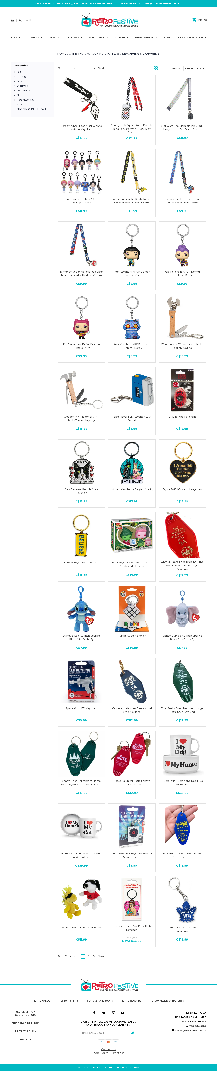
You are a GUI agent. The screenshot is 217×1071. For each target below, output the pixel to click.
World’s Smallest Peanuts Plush (81, 927)
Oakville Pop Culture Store (26, 1014)
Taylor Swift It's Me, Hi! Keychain (182, 489)
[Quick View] (81, 118)
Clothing (33, 37)
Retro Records (131, 1000)
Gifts (52, 37)
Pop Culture (97, 37)
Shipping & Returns (26, 1023)
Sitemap (134, 1067)
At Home (120, 37)
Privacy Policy (25, 1031)
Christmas (72, 37)
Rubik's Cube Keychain (132, 635)
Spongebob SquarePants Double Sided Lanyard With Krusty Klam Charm (132, 129)
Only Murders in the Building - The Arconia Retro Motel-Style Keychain (182, 565)
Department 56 (144, 37)
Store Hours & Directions (108, 1053)
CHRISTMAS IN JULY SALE (192, 37)
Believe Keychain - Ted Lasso (81, 562)
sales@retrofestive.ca (190, 1030)
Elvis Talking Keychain (182, 416)
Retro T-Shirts (68, 1000)
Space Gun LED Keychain (81, 708)
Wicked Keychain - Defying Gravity (132, 489)
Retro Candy (41, 1000)
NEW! (167, 37)
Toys (14, 37)
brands (25, 1039)
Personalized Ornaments (167, 1000)
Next (101, 68)
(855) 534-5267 (197, 1026)
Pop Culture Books (100, 1000)
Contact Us (108, 1049)
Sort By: (176, 68)
